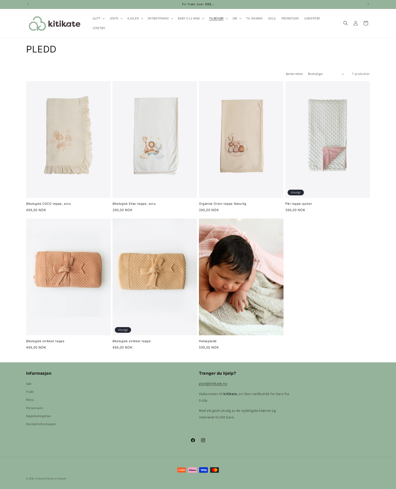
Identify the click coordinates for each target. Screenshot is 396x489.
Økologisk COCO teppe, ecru (48, 203)
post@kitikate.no (213, 383)
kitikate (40, 478)
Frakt (30, 392)
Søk (29, 384)
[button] (98, 18)
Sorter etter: (294, 74)
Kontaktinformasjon (41, 424)
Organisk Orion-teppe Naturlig (222, 203)
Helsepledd (208, 341)
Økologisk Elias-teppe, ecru (134, 203)
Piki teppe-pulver (298, 203)
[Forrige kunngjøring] (28, 4)
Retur (30, 400)
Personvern (34, 408)
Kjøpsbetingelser (38, 416)
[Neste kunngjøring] (368, 4)
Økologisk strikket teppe (45, 341)
